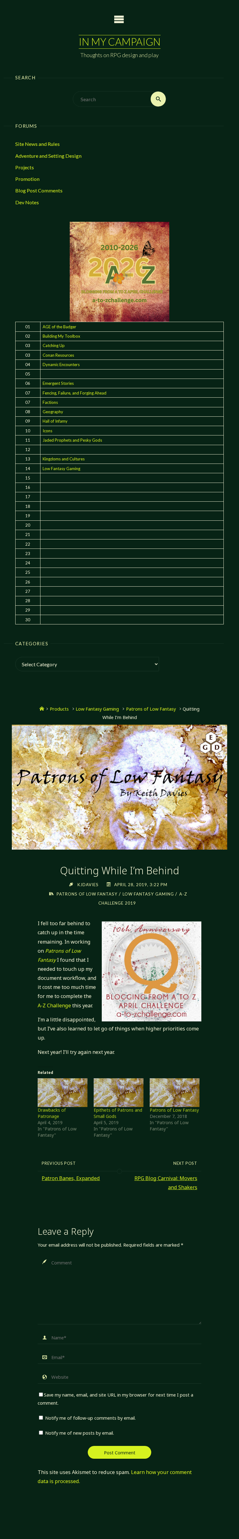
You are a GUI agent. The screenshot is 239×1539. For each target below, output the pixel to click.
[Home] (42, 709)
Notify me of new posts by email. (79, 1433)
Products (59, 709)
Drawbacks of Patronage (52, 1113)
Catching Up (54, 345)
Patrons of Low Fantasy (151, 709)
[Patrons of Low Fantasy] (174, 1092)
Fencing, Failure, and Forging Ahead (74, 392)
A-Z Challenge (54, 1005)
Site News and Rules (37, 144)
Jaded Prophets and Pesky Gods (72, 440)
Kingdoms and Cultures (64, 458)
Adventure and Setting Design (48, 156)
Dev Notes (27, 202)
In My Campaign (120, 42)
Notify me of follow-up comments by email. (90, 1418)
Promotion (27, 179)
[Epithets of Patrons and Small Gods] (118, 1092)
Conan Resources (58, 355)
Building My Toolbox (61, 336)
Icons (47, 430)
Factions (50, 402)
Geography (53, 411)
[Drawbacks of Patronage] (62, 1092)
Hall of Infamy (55, 421)
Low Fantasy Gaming (61, 468)
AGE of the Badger (59, 326)
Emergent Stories (58, 383)
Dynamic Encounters (61, 364)
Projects (24, 167)
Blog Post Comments (39, 190)
